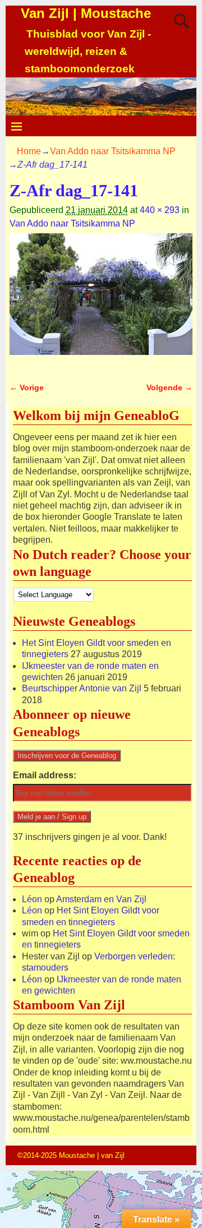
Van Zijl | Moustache (86, 13)
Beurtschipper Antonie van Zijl (81, 688)
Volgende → (169, 387)
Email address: (44, 775)
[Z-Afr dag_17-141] (101, 300)
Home (29, 151)
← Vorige (27, 387)
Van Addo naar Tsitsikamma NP (113, 151)
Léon (32, 899)
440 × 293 (160, 210)
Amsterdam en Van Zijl (101, 899)
